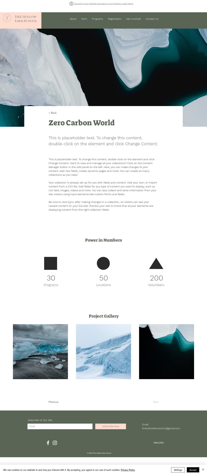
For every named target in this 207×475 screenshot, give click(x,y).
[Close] (203, 469)
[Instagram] (55, 443)
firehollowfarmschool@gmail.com (161, 428)
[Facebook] (48, 443)
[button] (103, 3)
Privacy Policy (128, 469)
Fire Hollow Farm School (26, 19)
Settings (178, 469)
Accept (193, 469)
